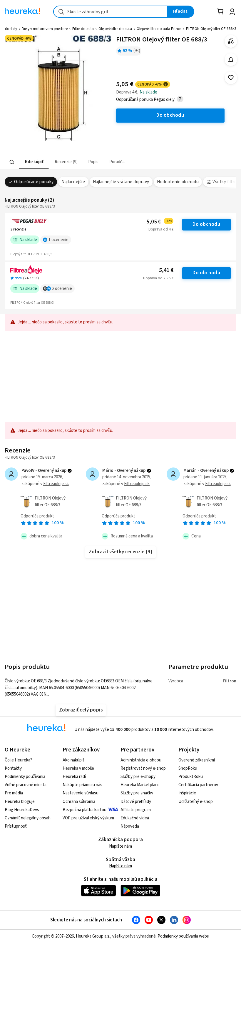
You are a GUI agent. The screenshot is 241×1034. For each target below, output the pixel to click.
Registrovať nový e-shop (143, 768)
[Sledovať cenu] (231, 59)
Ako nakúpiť (73, 760)
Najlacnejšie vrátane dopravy (121, 182)
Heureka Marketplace (140, 785)
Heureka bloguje (20, 802)
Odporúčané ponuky (33, 182)
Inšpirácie (187, 793)
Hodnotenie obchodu (178, 182)
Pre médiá (14, 793)
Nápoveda (129, 826)
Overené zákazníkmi (196, 760)
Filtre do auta (83, 28)
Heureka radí (74, 777)
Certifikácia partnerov (198, 785)
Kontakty (13, 768)
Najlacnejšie (73, 182)
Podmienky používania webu (183, 936)
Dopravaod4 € (160, 229)
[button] (34, 162)
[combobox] (110, 12)
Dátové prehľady (135, 802)
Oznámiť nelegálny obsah (28, 818)
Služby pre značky (136, 793)
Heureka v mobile (78, 768)
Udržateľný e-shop (195, 802)
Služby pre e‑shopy (137, 777)
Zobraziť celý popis (81, 710)
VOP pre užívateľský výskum (88, 818)
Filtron (229, 681)
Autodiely (9, 28)
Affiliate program (135, 810)
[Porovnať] (231, 41)
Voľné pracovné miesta (25, 785)
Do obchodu (206, 224)
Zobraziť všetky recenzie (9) (121, 551)
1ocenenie (58, 240)
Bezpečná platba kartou (84, 810)
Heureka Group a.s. (93, 936)
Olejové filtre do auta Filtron (159, 28)
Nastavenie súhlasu (80, 793)
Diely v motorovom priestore (45, 28)
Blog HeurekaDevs (22, 810)
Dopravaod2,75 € (158, 278)
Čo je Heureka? (18, 760)
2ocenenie (62, 288)
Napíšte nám (120, 846)
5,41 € (166, 270)
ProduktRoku (190, 777)
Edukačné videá (134, 818)
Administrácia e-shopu (140, 760)
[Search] (12, 162)
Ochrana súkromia (79, 802)
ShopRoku (187, 768)
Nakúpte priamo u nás (82, 785)
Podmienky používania (25, 777)
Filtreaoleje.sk (56, 484)
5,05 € (159, 222)
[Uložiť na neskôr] (231, 77)
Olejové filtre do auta (115, 28)
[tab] (34, 162)
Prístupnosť (16, 826)
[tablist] (84, 162)
